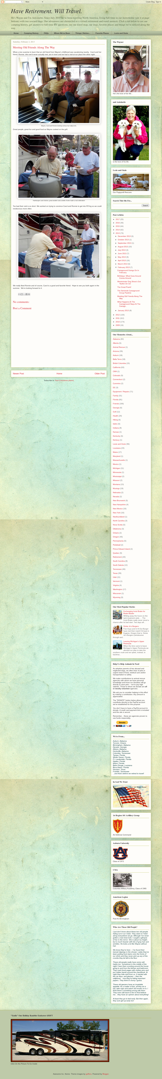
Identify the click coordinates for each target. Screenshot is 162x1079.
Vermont (116, 581)
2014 (118, 230)
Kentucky (116, 436)
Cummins (116, 383)
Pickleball (116, 545)
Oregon (116, 537)
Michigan (116, 468)
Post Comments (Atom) (64, 380)
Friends (116, 404)
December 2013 (124, 236)
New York (116, 513)
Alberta (116, 343)
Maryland (116, 456)
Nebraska (117, 492)
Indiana (116, 428)
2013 (118, 233)
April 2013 (122, 260)
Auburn (116, 355)
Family (115, 396)
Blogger (106, 1074)
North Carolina (119, 521)
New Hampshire (119, 505)
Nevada (116, 497)
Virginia (116, 585)
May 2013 (122, 257)
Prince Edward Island (121, 549)
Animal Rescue (119, 347)
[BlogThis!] (22, 294)
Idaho (115, 424)
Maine (115, 452)
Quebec (116, 553)
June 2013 (122, 253)
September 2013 (125, 243)
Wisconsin (117, 593)
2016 (118, 223)
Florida (115, 400)
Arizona (116, 351)
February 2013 (124, 267)
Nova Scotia (118, 525)
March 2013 (123, 264)
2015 (118, 226)
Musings (116, 488)
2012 (118, 315)
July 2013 (122, 250)
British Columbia (119, 363)
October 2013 (123, 240)
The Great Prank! (124, 287)
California (116, 367)
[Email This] (19, 294)
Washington (117, 589)
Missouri (116, 480)
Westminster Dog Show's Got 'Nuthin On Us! (129, 283)
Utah (115, 577)
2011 (118, 318)
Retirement (117, 557)
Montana (116, 484)
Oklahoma (117, 529)
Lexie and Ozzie (121, 33)
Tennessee (117, 569)
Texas (115, 573)
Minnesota (117, 472)
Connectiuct (117, 379)
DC (114, 387)
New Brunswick (119, 500)
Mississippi (117, 476)
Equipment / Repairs (121, 392)
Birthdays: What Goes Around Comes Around (129, 277)
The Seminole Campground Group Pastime (128, 292)
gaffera (89, 1074)
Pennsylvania (118, 541)
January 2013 (123, 310)
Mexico (116, 464)
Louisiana (117, 448)
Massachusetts (119, 460)
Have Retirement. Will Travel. (46, 11)
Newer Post (18, 373)
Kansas (116, 432)
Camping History (31, 33)
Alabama (116, 339)
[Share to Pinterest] (29, 294)
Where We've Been (62, 33)
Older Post (100, 373)
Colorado (116, 375)
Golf (114, 412)
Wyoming (116, 597)
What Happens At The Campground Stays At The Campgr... (128, 304)
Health (115, 416)
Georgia (116, 408)
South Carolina (119, 561)
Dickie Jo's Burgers (131, 626)
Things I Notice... (82, 33)
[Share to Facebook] (26, 294)
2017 (118, 219)
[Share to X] (24, 294)
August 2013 (123, 247)
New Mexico (118, 509)
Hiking (115, 420)
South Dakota (118, 565)
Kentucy (116, 440)
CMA (115, 371)
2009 (118, 325)
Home (16, 33)
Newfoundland (118, 517)
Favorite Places (102, 33)
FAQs (46, 33)
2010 (118, 322)
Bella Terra (117, 359)
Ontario (116, 533)
